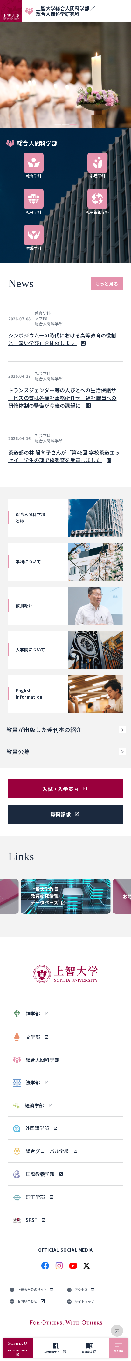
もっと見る (106, 283)
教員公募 (18, 751)
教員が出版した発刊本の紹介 (44, 729)
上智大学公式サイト (32, 1289)
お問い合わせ (27, 1301)
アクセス (81, 1289)
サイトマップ (84, 1301)
